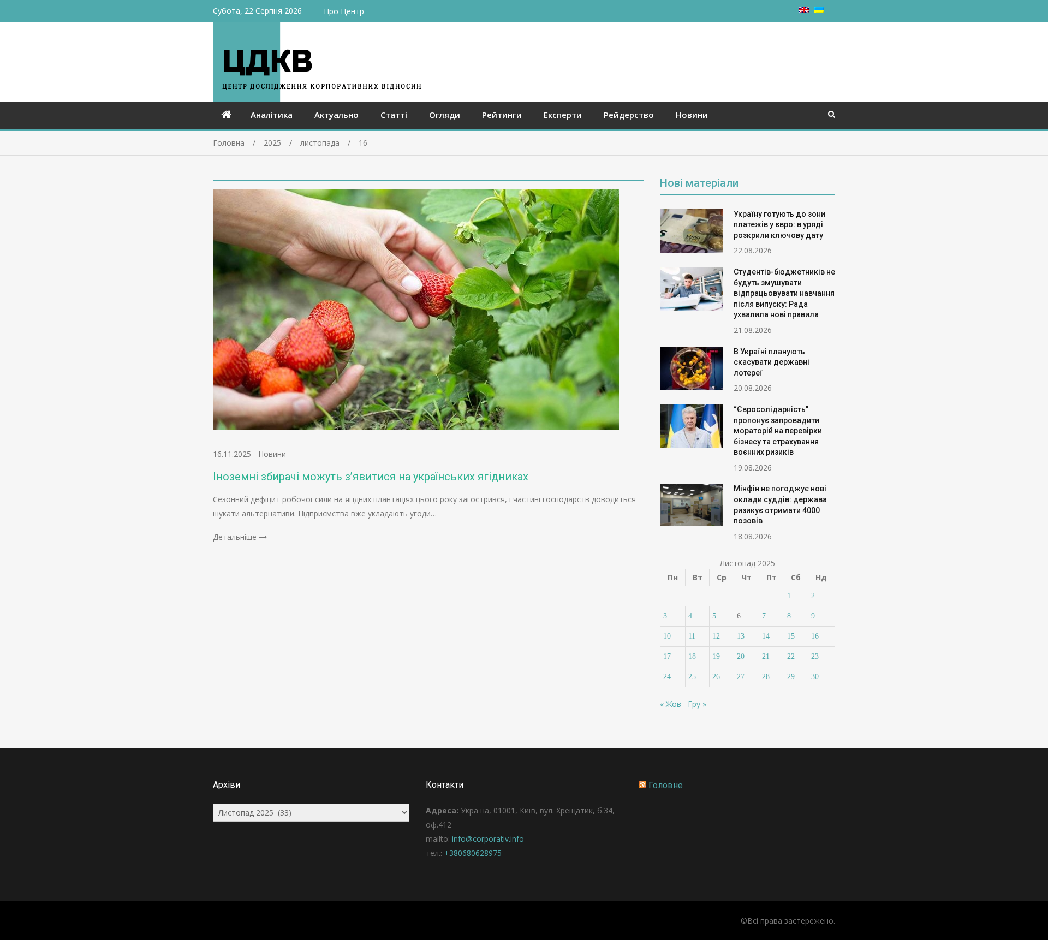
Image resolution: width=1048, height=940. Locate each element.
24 (667, 677)
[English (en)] (804, 10)
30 (815, 677)
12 (716, 636)
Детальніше (235, 537)
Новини (692, 114)
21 (766, 656)
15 (791, 636)
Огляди (444, 114)
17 (667, 656)
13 (741, 636)
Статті (393, 114)
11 (691, 636)
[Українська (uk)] (819, 10)
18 (692, 656)
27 (741, 677)
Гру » (697, 704)
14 (766, 636)
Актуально (336, 114)
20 (741, 656)
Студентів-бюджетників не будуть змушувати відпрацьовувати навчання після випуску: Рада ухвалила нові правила (784, 293)
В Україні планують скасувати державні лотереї (771, 362)
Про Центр (344, 11)
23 (815, 656)
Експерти (563, 114)
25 (692, 677)
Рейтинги (502, 114)
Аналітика (272, 114)
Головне (665, 785)
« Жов (670, 704)
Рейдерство (629, 114)
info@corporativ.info (488, 839)
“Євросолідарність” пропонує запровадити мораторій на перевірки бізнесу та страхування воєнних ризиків (778, 430)
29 (791, 677)
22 (791, 656)
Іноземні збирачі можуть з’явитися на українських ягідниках (370, 476)
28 (766, 677)
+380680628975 (473, 853)
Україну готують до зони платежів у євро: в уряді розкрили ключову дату (779, 225)
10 (667, 636)
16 (815, 636)
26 (716, 677)
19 (716, 656)
